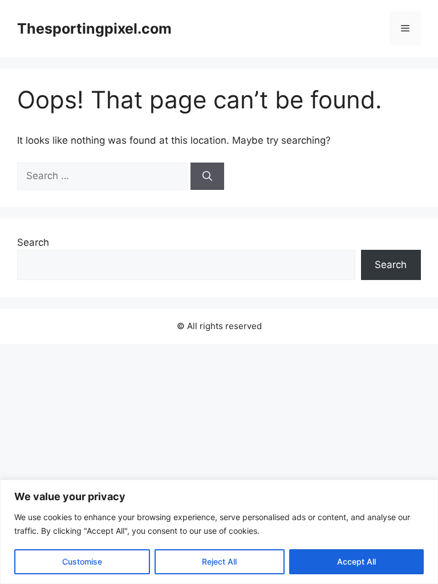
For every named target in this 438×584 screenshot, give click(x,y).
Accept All (356, 561)
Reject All (219, 561)
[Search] (207, 176)
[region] (219, 532)
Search (33, 242)
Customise (82, 561)
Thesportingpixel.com (94, 28)
